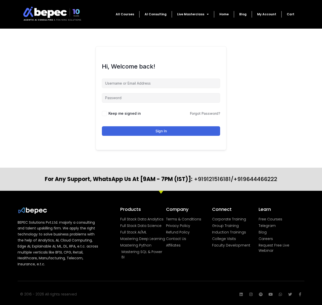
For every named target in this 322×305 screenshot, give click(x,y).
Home (224, 14)
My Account (266, 14)
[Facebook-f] (300, 294)
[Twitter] (290, 294)
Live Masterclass (190, 14)
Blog (243, 14)
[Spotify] (261, 294)
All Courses (125, 14)
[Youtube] (270, 294)
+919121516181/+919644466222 (161, 179)
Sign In (161, 131)
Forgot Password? (205, 113)
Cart (290, 14)
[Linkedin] (241, 294)
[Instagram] (251, 294)
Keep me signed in (124, 113)
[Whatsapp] (280, 294)
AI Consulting (156, 14)
